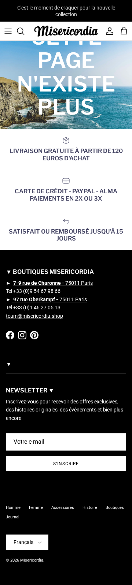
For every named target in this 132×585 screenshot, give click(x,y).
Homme (13, 507)
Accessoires (62, 507)
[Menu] (8, 31)
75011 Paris (53, 283)
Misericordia (31, 560)
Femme (36, 507)
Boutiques (115, 507)
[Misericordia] (66, 31)
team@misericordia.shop (34, 316)
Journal (12, 517)
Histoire (89, 507)
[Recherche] (24, 31)
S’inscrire (66, 463)
